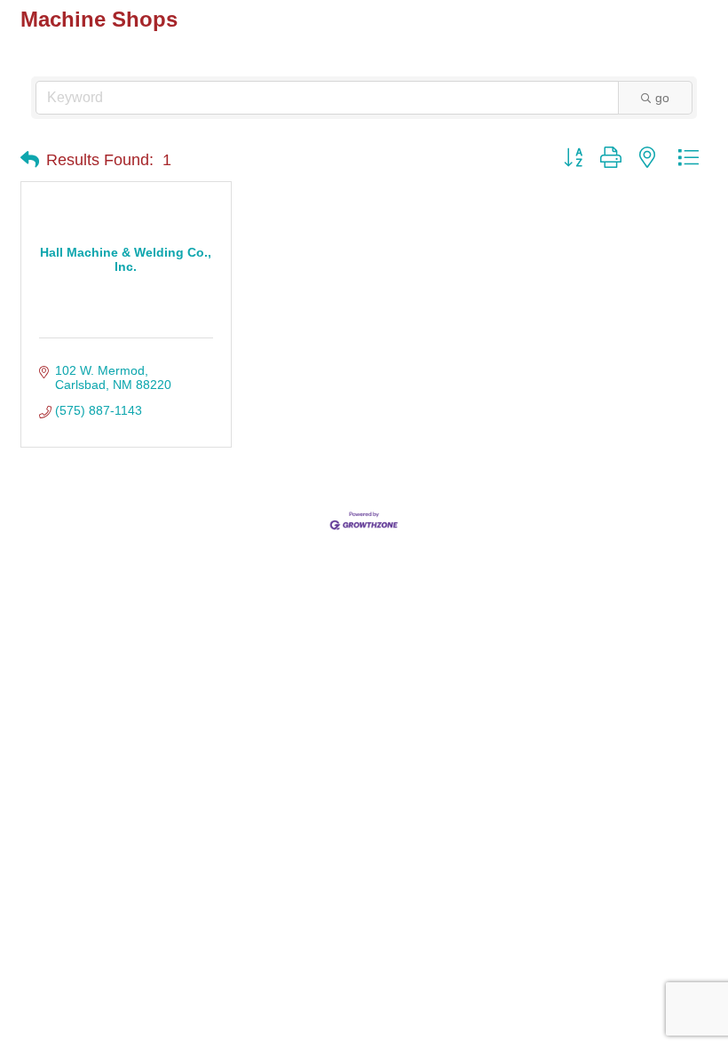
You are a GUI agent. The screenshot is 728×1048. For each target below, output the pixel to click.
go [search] (662, 98)
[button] (29, 160)
